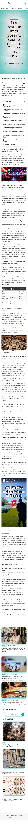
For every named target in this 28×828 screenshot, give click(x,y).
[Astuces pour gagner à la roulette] (14, 690)
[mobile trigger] (2, 3)
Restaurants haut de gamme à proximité (14, 124)
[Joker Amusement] (10, 3)
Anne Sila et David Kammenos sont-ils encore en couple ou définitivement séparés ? (13, 649)
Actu (3, 674)
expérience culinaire (10, 224)
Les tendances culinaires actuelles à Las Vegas (13, 136)
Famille (4, 645)
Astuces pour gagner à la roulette (11, 703)
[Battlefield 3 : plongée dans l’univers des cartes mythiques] (14, 731)
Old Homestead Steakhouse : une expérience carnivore (13, 128)
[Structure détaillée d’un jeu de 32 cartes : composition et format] (14, 786)
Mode (3, 769)
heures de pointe (14, 217)
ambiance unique (4, 194)
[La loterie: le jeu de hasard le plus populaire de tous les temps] (14, 664)
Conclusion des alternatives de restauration (11, 140)
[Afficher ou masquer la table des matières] (18, 102)
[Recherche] (22, 3)
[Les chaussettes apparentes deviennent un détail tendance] (14, 758)
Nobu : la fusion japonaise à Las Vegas (15, 113)
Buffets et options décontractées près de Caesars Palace (14, 116)
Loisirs (21, 63)
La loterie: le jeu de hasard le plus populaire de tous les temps (11, 677)
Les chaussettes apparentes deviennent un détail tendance (13, 772)
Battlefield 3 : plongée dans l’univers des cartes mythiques (13, 745)
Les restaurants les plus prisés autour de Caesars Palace (14, 105)
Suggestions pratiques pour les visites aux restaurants (13, 132)
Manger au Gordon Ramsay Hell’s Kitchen (13, 110)
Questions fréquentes (9, 144)
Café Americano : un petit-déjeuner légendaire (14, 121)
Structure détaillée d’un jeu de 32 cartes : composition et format (13, 800)
